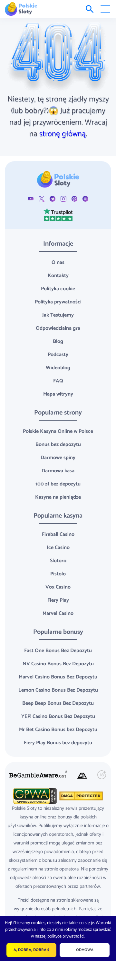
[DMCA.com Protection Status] (80, 795)
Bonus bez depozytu (58, 444)
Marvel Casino (58, 613)
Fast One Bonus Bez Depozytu (58, 650)
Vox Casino (58, 587)
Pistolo (58, 574)
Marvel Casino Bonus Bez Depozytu (58, 677)
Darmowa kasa (58, 471)
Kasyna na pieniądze (58, 497)
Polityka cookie (58, 288)
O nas (58, 262)
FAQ (58, 381)
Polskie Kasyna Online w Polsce (58, 431)
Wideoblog (58, 367)
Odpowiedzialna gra (58, 328)
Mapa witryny (58, 394)
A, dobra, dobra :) (31, 950)
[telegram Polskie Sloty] (52, 198)
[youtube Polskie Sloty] (30, 198)
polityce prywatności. (66, 936)
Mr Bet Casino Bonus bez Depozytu (58, 729)
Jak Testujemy (58, 315)
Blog (58, 341)
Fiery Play (58, 600)
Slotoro (58, 560)
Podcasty (58, 354)
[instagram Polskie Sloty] (63, 198)
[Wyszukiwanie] (89, 9)
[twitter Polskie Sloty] (41, 198)
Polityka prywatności (58, 302)
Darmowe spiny (58, 457)
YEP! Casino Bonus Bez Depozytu (58, 716)
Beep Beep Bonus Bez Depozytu (58, 703)
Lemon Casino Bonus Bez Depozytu (58, 690)
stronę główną (62, 134)
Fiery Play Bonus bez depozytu (58, 742)
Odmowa (84, 950)
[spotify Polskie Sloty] (85, 198)
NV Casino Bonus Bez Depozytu (58, 664)
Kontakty (58, 275)
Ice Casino (58, 547)
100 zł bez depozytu (58, 484)
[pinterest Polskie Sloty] (74, 198)
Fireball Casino (58, 534)
